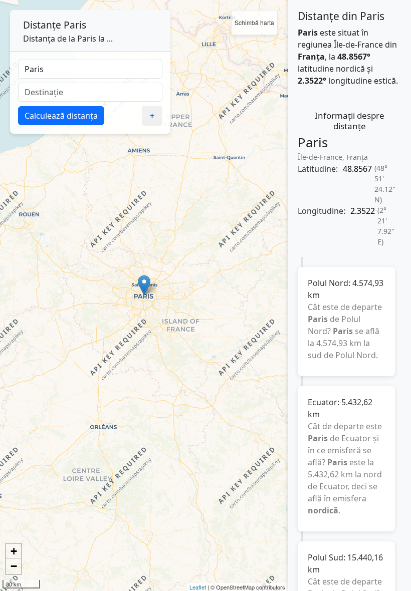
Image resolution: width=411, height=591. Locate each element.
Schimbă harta (254, 22)
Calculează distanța (61, 115)
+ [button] (14, 551)
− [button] (14, 566)
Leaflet (197, 587)
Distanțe (42, 25)
